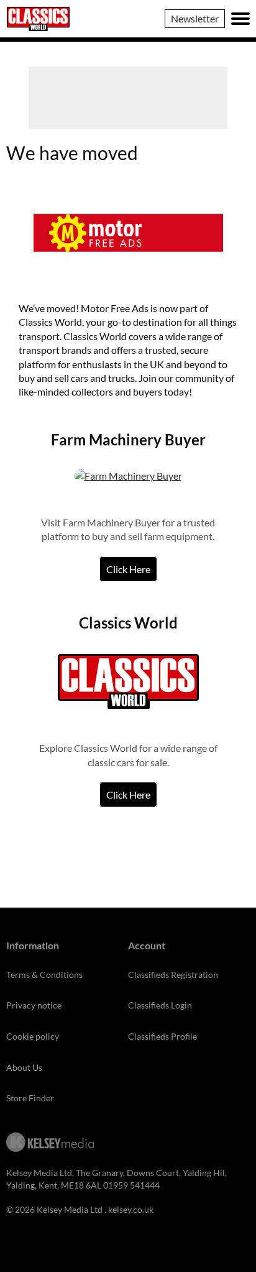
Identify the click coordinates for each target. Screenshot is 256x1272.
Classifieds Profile (162, 1036)
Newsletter (195, 18)
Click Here (128, 569)
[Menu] (240, 18)
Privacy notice (34, 1005)
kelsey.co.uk (130, 1209)
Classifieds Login (160, 1005)
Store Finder (30, 1098)
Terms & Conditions (44, 974)
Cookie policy (32, 1036)
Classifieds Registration (173, 974)
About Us (24, 1067)
